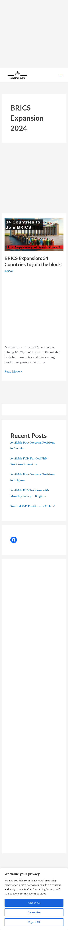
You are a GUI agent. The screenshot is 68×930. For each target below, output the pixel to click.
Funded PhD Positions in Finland (32, 506)
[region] (34, 899)
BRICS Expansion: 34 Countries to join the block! (34, 261)
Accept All (34, 902)
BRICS (9, 270)
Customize (34, 912)
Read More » (13, 371)
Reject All (34, 922)
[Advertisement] (34, 34)
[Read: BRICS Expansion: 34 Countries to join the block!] (34, 234)
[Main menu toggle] (60, 75)
